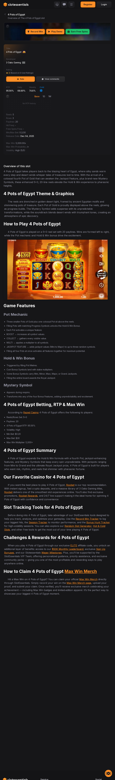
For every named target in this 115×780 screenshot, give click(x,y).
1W (49, 96)
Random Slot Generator (78, 525)
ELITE (73, 545)
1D (44, 96)
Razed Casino (31, 412)
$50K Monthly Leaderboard (67, 549)
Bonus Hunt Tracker (98, 522)
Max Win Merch (81, 571)
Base (37, 96)
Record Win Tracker (87, 518)
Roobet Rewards (28, 495)
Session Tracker (38, 522)
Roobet (70, 484)
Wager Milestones (51, 552)
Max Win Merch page (79, 582)
